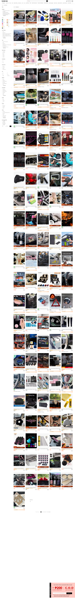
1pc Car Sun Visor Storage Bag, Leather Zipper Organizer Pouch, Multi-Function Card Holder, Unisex (31, 266)
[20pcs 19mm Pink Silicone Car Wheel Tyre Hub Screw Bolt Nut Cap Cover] (43, 198)
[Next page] (50, 511)
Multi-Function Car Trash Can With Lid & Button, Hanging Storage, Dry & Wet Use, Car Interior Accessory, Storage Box (55, 226)
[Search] (47, 1)
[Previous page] (40, 511)
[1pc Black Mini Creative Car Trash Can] (43, 35)
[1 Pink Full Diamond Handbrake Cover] (55, 440)
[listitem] (19, 17)
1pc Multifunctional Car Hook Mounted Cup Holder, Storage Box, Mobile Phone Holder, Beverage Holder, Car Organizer (67, 146)
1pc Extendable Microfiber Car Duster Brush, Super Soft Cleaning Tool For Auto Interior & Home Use (67, 389)
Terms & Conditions (68, 594)
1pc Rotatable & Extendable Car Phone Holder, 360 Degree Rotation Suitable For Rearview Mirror (55, 349)
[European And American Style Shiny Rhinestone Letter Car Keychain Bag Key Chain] (19, 499)
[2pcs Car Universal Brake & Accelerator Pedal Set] (31, 479)
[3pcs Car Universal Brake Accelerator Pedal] (67, 35)
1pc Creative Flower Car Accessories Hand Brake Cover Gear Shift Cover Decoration (43, 104)
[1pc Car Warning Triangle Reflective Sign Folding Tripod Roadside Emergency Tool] (55, 300)
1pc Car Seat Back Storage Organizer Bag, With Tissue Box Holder (67, 368)
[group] (7, 10)
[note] (19, 22)
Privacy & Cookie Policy (62, 594)
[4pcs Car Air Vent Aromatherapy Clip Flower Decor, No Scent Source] (19, 460)
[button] (71, 1)
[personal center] (66, 1)
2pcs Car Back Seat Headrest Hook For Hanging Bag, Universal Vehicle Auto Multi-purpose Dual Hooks (55, 146)
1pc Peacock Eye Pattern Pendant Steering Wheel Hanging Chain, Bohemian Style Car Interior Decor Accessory (19, 389)
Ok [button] (10, 126)
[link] (68, 1)
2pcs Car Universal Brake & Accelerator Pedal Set (31, 487)
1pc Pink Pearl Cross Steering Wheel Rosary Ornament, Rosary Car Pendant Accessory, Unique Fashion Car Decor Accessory (67, 287)
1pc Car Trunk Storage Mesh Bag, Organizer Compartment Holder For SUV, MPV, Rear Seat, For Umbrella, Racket (43, 349)
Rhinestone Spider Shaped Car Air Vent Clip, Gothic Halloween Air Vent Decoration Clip (31, 167)
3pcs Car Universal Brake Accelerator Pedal (67, 43)
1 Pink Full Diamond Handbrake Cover (55, 448)
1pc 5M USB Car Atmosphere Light (31, 146)
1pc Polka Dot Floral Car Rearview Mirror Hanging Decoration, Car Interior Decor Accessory (31, 104)
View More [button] (4, 15)
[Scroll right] (72, 3)
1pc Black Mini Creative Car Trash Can (42, 43)
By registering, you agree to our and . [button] (61, 594)
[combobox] (16, 7)
